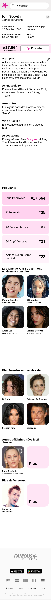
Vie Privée (32, 588)
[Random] (48, 17)
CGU (43, 588)
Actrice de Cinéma (12, 19)
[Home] (25, 557)
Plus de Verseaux (14, 480)
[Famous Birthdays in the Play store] (34, 571)
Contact (21, 588)
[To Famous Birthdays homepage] (5, 5)
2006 (18, 29)
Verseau (31, 29)
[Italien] (34, 580)
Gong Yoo (32, 139)
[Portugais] (25, 580)
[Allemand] (43, 580)
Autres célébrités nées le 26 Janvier (20, 441)
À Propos (9, 588)
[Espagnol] (17, 580)
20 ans (30, 36)
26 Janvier (8, 29)
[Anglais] (8, 580)
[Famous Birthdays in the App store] (17, 571)
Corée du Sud (10, 36)
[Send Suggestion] (48, 59)
